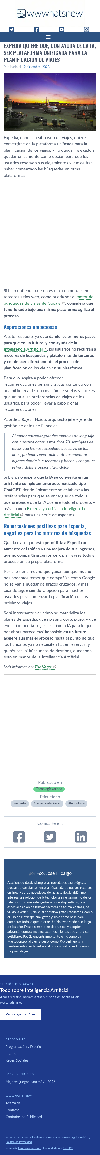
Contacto (13, 1110)
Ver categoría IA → (20, 1014)
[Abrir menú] (50, 37)
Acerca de (13, 1103)
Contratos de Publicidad (24, 1117)
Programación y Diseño (23, 1047)
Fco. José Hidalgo (54, 873)
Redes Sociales (17, 1060)
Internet (11, 1054)
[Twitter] (13, 29)
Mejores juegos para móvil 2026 (31, 1082)
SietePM (68, 1148)
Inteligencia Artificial (23, 349)
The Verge (43, 667)
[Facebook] (38, 29)
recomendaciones (48, 803)
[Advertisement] (50, 233)
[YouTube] (63, 29)
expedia (20, 803)
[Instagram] (88, 29)
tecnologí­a (77, 803)
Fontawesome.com (29, 1148)
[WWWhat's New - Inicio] (50, 13)
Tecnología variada (49, 789)
